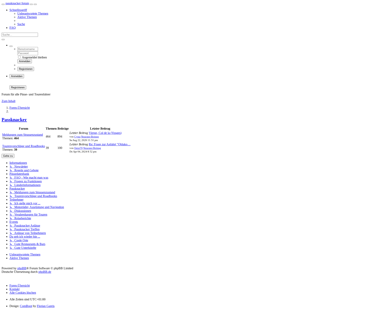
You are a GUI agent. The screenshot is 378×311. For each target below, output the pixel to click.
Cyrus (77, 136)
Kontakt (14, 289)
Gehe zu (8, 155)
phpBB (21, 268)
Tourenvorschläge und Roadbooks (23, 146)
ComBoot (26, 306)
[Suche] (3, 39)
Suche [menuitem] (21, 24)
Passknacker (14, 119)
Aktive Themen (19, 258)
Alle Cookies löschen (22, 292)
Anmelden (24, 61)
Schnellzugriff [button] (18, 10)
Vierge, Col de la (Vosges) (105, 133)
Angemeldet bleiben (34, 57)
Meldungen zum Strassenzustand (22, 134)
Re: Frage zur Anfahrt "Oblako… (110, 144)
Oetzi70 (78, 148)
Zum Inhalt (8, 101)
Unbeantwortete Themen (24, 254)
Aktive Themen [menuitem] (27, 17)
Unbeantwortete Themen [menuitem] (32, 13)
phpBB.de (44, 271)
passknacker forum (17, 3)
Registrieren (25, 68)
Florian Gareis (46, 306)
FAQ (12, 27)
